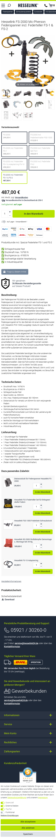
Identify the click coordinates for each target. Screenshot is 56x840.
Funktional (10, 812)
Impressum (43, 797)
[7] (17, 105)
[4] (38, 94)
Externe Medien (12, 806)
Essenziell (10, 802)
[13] (28, 116)
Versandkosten (21, 197)
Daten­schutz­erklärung (16, 797)
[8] (28, 105)
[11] (6, 116)
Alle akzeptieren (28, 821)
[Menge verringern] (10, 216)
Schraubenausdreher (23, 12)
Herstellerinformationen (11, 581)
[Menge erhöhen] (10, 212)
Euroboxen (38, 12)
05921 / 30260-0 (28, 630)
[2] (17, 94)
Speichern (28, 834)
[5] (49, 94)
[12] (17, 116)
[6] (6, 105)
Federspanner (8, 12)
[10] (49, 105)
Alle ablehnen (28, 828)
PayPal (9, 809)
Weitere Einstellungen (10, 815)
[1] (6, 94)
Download (9, 599)
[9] (38, 105)
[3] (28, 94)
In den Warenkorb (33, 213)
